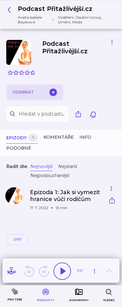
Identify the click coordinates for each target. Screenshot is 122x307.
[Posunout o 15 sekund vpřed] (43, 271)
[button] (58, 14)
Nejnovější (41, 166)
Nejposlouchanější (49, 175)
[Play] (62, 271)
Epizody (20, 138)
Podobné (18, 148)
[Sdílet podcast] (80, 114)
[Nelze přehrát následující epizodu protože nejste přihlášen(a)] (80, 271)
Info (85, 137)
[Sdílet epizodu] (112, 201)
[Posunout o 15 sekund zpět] (28, 271)
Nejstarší (67, 166)
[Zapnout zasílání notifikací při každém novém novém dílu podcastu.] (93, 114)
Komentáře (58, 137)
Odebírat (23, 92)
